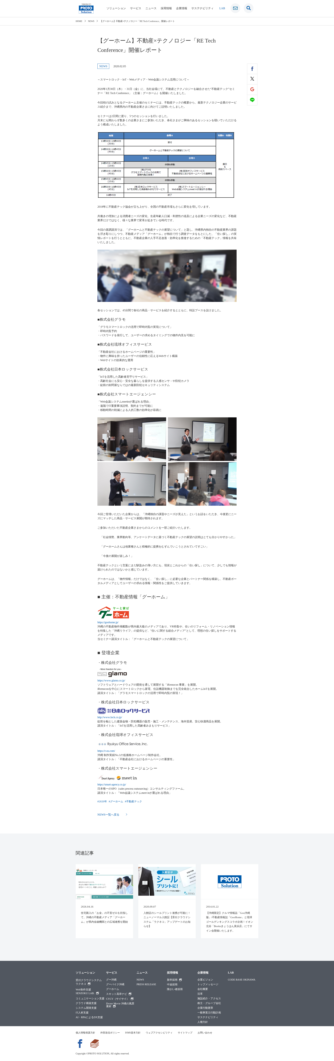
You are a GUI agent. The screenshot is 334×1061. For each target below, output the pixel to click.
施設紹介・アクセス (209, 998)
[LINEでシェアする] (252, 100)
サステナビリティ (202, 8)
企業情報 (181, 8)
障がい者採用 (175, 989)
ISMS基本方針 (133, 1032)
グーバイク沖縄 (115, 984)
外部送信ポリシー (110, 1032)
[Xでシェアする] (252, 79)
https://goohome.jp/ (107, 622)
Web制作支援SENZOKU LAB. (85, 991)
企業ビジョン (205, 979)
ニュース (151, 8)
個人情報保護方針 (85, 1032)
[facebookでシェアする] (252, 69)
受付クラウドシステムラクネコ (89, 982)
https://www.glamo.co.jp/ (111, 680)
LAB (222, 8)
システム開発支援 (86, 1008)
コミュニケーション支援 (90, 998)
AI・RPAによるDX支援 (89, 1017)
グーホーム (116, 801)
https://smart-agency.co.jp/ (111, 784)
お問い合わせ (205, 1032)
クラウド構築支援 (86, 1003)
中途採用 (172, 984)
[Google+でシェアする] (252, 89)
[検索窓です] (248, 8)
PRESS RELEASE (146, 984)
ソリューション (116, 8)
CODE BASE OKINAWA (241, 979)
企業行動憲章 (205, 1008)
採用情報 (166, 8)
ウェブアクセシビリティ (159, 1032)
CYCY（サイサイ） (117, 998)
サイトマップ (185, 1032)
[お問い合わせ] (235, 8)
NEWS (140, 979)
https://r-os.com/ (106, 750)
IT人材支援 (82, 1012)
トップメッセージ (207, 984)
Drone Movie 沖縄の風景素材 (120, 1005)
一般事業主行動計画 (209, 1012)
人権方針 (202, 1022)
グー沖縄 (111, 979)
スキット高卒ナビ (116, 994)
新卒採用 (172, 979)
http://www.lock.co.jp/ (109, 717)
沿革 (200, 994)
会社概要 (202, 989)
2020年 (103, 801)
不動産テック (134, 801)
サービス (135, 8)
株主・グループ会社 (209, 1003)
